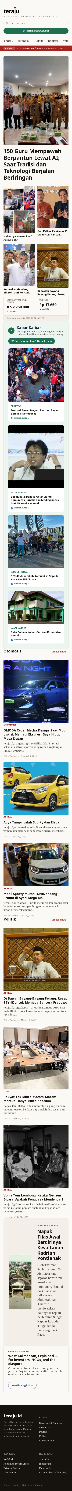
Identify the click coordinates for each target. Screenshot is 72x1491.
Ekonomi (23, 41)
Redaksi (8, 1459)
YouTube (44, 1459)
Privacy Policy (11, 1468)
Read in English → (22, 1385)
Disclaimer (9, 1472)
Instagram (45, 1463)
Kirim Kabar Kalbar (37, 30)
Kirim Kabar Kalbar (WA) (53, 1472)
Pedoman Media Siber (16, 1463)
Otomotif (44, 1427)
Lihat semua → (60, 651)
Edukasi (53, 41)
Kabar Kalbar (46, 1440)
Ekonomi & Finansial (51, 1423)
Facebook (45, 1468)
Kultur (43, 1436)
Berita (7, 41)
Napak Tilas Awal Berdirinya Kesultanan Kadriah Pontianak (50, 1244)
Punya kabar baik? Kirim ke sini (33, 341)
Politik (39, 41)
